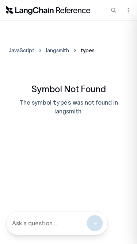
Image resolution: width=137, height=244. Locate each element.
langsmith (57, 50)
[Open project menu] (127, 10)
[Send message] (95, 223)
